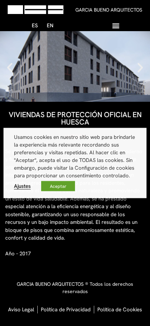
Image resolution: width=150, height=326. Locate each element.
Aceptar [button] (58, 186)
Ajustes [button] (22, 186)
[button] (116, 25)
